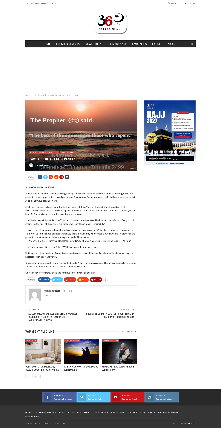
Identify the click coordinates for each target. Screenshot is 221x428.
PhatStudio (191, 423)
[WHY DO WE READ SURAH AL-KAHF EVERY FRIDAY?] (119, 351)
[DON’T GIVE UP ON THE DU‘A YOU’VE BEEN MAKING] (81, 351)
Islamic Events (118, 44)
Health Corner (32, 416)
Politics (156, 44)
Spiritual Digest (32, 3)
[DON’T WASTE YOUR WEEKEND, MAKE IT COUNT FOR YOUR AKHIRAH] (43, 351)
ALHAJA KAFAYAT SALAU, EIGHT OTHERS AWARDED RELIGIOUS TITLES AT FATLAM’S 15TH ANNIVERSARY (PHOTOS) (53, 317)
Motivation (53, 153)
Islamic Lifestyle (94, 44)
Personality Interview (168, 412)
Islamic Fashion (139, 44)
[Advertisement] (110, 70)
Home (48, 44)
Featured (170, 44)
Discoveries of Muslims (68, 44)
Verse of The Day (49, 3)
